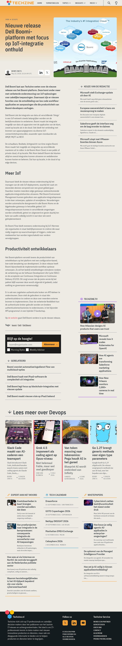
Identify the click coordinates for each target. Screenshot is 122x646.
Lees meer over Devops (39, 412)
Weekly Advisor (37, 349)
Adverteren (99, 624)
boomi (14, 325)
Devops (15, 19)
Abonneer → (51, 344)
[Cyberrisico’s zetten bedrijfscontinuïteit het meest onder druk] (88, 509)
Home (39, 3)
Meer (92, 3)
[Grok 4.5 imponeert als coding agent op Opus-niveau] (47, 432)
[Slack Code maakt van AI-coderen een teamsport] (18, 432)
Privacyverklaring (102, 639)
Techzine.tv (91, 299)
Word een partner (101, 621)
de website (13, 317)
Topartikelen (52, 3)
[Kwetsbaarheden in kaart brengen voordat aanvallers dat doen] (11, 509)
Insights (79, 3)
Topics (65, 3)
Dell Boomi (27, 325)
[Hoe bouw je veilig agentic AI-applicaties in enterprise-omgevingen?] (88, 534)
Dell (19, 325)
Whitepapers (95, 494)
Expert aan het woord (24, 494)
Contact (97, 630)
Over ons (97, 627)
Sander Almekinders (69, 478)
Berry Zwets (9, 477)
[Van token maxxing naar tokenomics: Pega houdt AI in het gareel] (75, 432)
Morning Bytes (18, 349)
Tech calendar (57, 494)
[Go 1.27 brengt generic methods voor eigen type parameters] (103, 432)
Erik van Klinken (39, 474)
